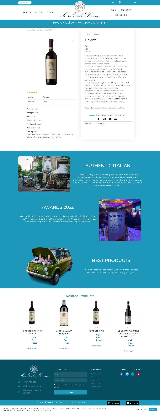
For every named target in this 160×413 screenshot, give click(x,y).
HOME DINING (121, 15)
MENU (113, 10)
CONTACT (51, 13)
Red (46, 30)
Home (29, 30)
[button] (113, 3)
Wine (41, 30)
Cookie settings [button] (141, 409)
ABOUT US (27, 13)
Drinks (35, 30)
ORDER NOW (126, 10)
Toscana (46, 97)
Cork (45, 102)
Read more (31, 348)
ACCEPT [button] (153, 409)
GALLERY (39, 13)
